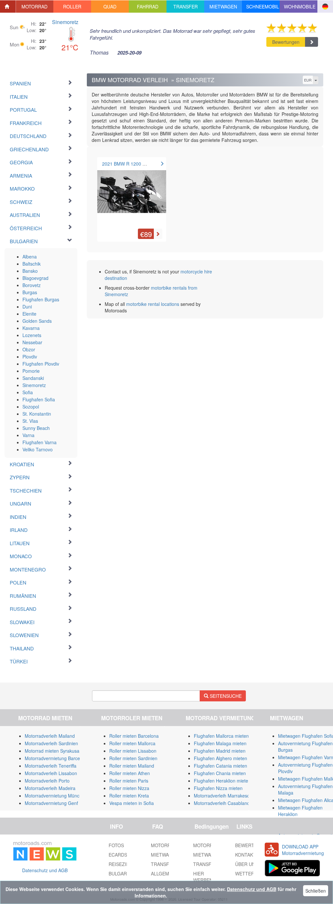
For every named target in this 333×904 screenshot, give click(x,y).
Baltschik (31, 263)
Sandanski (33, 378)
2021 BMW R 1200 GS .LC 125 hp (137, 163)
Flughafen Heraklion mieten (222, 780)
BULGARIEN (121, 873)
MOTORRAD (206, 845)
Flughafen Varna (39, 442)
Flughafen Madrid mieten (220, 750)
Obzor (28, 349)
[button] (35, 6)
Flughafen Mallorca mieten (221, 736)
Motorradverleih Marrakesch (223, 795)
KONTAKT (245, 854)
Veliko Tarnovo (37, 449)
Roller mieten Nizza (129, 788)
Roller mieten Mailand (131, 765)
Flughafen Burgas (40, 299)
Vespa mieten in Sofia (131, 803)
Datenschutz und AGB (45, 870)
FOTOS (116, 845)
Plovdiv (29, 356)
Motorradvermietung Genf (51, 803)
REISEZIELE (122, 864)
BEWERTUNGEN (253, 845)
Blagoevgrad (35, 278)
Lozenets (31, 335)
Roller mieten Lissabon (132, 750)
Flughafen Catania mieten (220, 765)
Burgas (29, 292)
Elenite (29, 313)
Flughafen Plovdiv (40, 363)
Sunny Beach (36, 428)
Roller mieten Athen (129, 773)
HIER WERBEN (203, 876)
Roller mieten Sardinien (133, 758)
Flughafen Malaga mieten (220, 743)
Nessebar (32, 342)
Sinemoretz (65, 22)
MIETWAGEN (207, 854)
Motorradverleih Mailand (50, 736)
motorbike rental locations (152, 304)
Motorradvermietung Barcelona (57, 758)
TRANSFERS (206, 864)
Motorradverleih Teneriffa (50, 765)
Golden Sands (37, 321)
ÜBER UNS (246, 864)
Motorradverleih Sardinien (51, 743)
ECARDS (118, 854)
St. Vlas (30, 421)
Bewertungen (286, 42)
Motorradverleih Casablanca (223, 803)
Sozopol (30, 406)
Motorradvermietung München (56, 795)
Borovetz (31, 285)
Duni (27, 306)
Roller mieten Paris (128, 780)
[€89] (131, 194)
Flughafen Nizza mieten (218, 788)
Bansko (30, 271)
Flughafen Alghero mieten (220, 758)
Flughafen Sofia (38, 399)
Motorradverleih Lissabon (51, 773)
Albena (29, 256)
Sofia (27, 392)
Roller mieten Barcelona (134, 736)
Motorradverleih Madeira (50, 788)
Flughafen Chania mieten (220, 773)
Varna (28, 435)
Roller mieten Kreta (129, 795)
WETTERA (246, 873)
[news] (44, 849)
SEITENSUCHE (225, 696)
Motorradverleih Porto (47, 780)
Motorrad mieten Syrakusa (52, 750)
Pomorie (31, 371)
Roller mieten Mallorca (132, 743)
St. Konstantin (36, 413)
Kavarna (31, 328)
